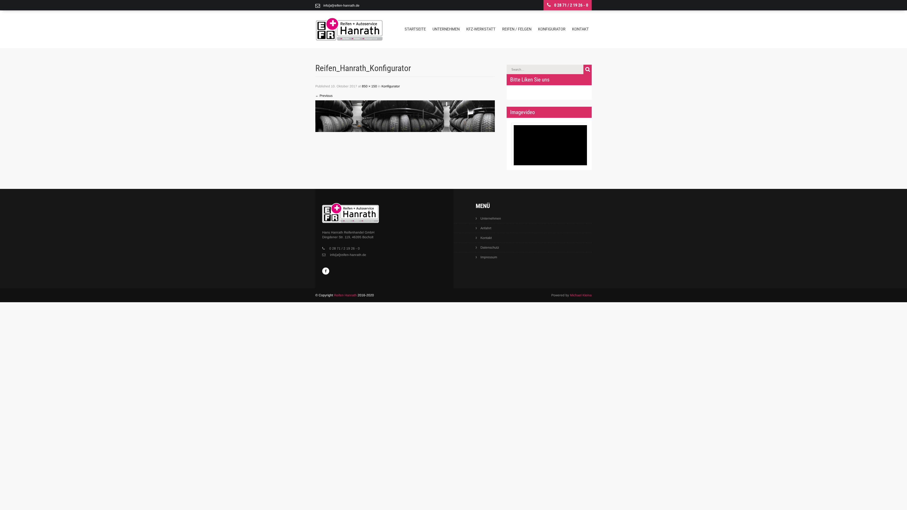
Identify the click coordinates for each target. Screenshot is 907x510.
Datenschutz (489, 247)
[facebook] (325, 271)
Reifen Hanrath (345, 295)
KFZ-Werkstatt (481, 29)
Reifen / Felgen (516, 29)
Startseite (415, 29)
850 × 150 (369, 86)
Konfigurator (551, 29)
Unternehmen (446, 29)
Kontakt (580, 29)
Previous (324, 96)
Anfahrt (485, 228)
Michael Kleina (581, 295)
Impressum (488, 257)
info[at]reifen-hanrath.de (348, 255)
